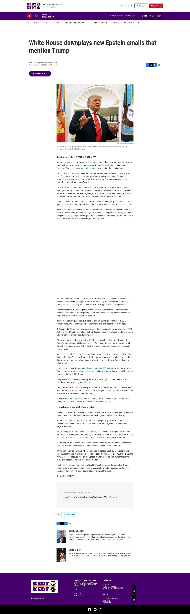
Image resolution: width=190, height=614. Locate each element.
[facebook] (134, 587)
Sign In (129, 6)
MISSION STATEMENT (110, 598)
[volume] (36, 16)
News (45, 23)
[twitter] (134, 595)
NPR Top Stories (69, 514)
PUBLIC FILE (107, 602)
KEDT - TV (77, 594)
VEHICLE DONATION (109, 586)
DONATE (157, 6)
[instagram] (134, 591)
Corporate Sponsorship (75, 23)
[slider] (39, 16)
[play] (29, 16)
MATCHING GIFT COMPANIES (113, 588)
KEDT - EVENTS (79, 595)
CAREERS (106, 600)
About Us (115, 23)
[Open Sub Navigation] (30, 23)
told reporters (75, 398)
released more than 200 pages (98, 368)
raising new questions (81, 168)
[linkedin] (134, 600)
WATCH (142, 5)
